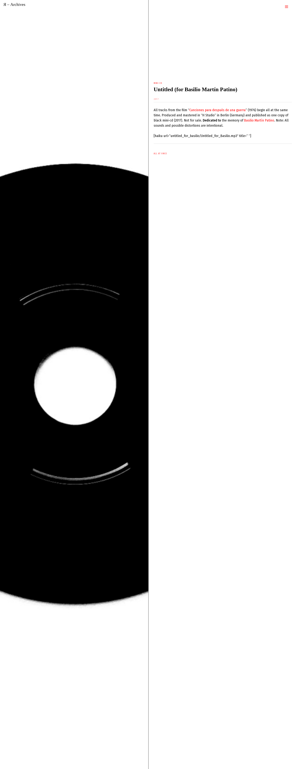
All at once (160, 153)
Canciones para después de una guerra (217, 110)
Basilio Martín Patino (259, 120)
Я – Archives (14, 4)
